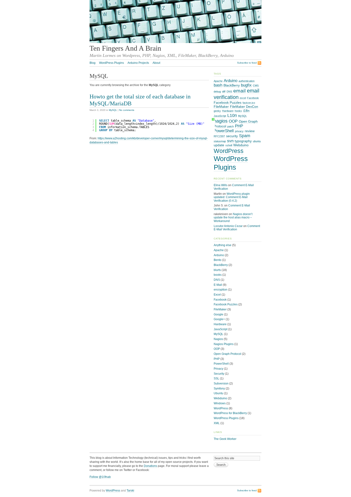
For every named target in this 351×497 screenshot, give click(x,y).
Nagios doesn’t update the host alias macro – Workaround (233, 217)
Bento (217, 260)
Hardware (228, 110)
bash (218, 85)
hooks (238, 110)
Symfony (219, 388)
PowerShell (224, 131)
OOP (233, 121)
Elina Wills (220, 185)
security (232, 136)
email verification (236, 94)
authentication (247, 81)
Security (219, 373)
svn (230, 141)
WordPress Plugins (111, 63)
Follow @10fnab (100, 477)
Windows (220, 403)
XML (217, 423)
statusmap (220, 141)
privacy (239, 131)
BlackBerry (231, 85)
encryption (220, 289)
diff (223, 91)
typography (243, 141)
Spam (244, 135)
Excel (217, 294)
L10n (232, 115)
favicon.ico (249, 102)
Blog (93, 63)
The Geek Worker (225, 439)
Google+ (219, 319)
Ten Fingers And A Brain (125, 48)
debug (217, 91)
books (218, 274)
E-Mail (218, 284)
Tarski (130, 490)
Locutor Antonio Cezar (228, 226)
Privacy (218, 368)
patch (230, 126)
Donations (150, 466)
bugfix (246, 85)
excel (243, 98)
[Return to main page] (175, 42)
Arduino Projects (138, 63)
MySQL (113, 110)
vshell (228, 145)
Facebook (253, 98)
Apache (218, 81)
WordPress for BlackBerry (230, 413)
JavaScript (220, 115)
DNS (229, 91)
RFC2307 (219, 136)
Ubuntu (218, 393)
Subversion (221, 383)
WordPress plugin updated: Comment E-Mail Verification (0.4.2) (232, 197)
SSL (216, 378)
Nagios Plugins (224, 344)
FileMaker (221, 106)
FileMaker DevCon (244, 106)
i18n (246, 111)
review (250, 131)
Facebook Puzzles (227, 102)
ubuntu (257, 141)
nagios (221, 121)
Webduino (241, 145)
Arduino (230, 80)
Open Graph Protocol (227, 354)
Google (218, 314)
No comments (126, 110)
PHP (239, 126)
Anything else (222, 245)
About (156, 63)
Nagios (218, 339)
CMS (256, 85)
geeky (217, 110)
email (239, 91)
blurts (217, 270)
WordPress (229, 150)
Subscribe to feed (247, 62)
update (219, 145)
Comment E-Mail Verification (237, 227)
